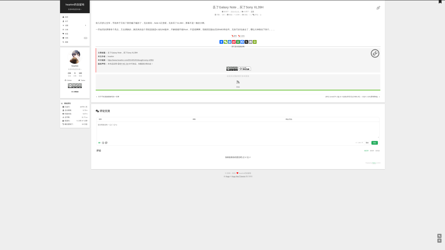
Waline (374, 163)
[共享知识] (75, 87)
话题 (66, 25)
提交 (374, 143)
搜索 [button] (66, 42)
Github (69, 80)
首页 (66, 17)
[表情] (103, 142)
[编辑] (378, 8)
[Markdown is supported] (99, 142)
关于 (66, 21)
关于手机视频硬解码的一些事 (108, 97)
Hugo (228, 176)
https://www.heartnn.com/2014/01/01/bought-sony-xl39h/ (131, 60)
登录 (367, 143)
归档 (76, 38)
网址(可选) (289, 119)
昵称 (100, 119)
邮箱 (194, 119)
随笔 (235, 36)
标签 (66, 34)
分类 (66, 29)
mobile (242, 36)
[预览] (106, 142)
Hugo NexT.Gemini (238, 176)
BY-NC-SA (124, 64)
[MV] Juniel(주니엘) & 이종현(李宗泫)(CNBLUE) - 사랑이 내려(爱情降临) (352, 97)
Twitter (82, 80)
